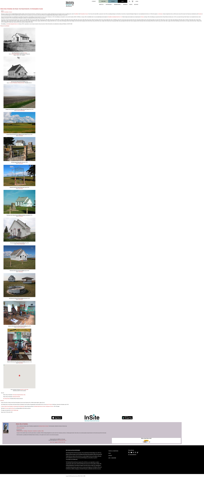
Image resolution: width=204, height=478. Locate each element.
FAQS (109, 453)
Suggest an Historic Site (59, 442)
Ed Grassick (21, 216)
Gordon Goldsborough (21, 110)
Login (137, 1)
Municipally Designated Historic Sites (19, 394)
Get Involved (108, 4)
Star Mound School (6, 398)
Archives (136, 4)
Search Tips (52, 442)
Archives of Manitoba (13, 82)
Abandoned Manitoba (16, 396)
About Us (101, 4)
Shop (122, 1)
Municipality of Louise (37, 8)
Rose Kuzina (21, 135)
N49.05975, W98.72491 (24, 389)
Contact (94, 1)
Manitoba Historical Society (43, 426)
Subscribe (103, 1)
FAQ (64, 442)
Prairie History (117, 4)
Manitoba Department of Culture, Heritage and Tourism (43, 406)
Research (125, 4)
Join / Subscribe (112, 458)
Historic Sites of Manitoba (6, 8)
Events (130, 4)
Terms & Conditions (113, 451)
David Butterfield (21, 406)
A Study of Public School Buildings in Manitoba (9, 406)
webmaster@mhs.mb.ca (62, 440)
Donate (113, 1)
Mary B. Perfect (49, 404)
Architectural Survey (20, 82)
